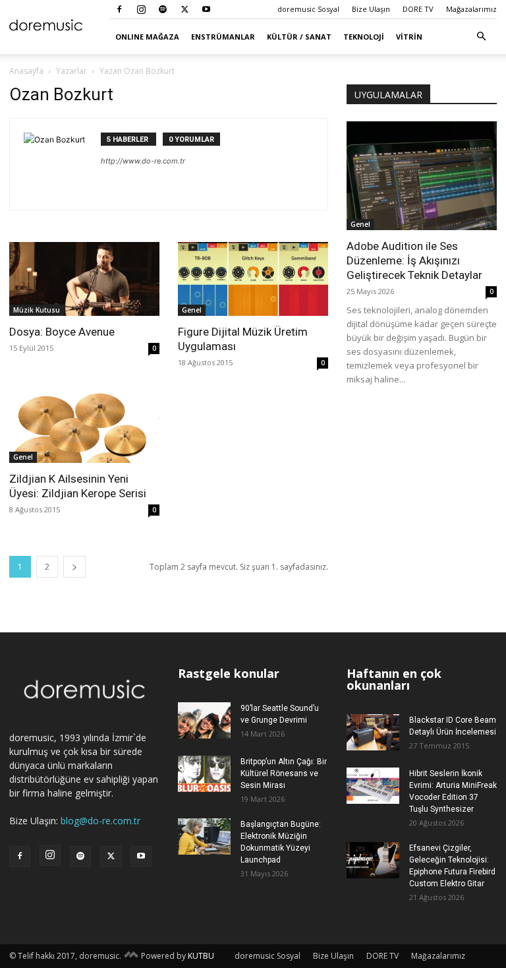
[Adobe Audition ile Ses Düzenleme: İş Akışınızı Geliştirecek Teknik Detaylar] (422, 175)
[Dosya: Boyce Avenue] (84, 279)
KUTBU (201, 955)
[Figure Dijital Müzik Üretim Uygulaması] (253, 279)
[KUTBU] (131, 955)
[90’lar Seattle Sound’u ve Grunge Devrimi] (204, 720)
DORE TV (418, 9)
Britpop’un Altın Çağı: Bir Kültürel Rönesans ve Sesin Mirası (283, 773)
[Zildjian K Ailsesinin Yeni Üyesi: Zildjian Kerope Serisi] (84, 426)
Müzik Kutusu (36, 310)
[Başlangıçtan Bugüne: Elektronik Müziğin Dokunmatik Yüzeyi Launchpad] (204, 836)
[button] (481, 36)
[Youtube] (206, 9)
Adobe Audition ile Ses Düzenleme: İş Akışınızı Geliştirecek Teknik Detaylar (414, 260)
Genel (192, 310)
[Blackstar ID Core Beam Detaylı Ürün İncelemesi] (373, 732)
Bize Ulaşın (371, 9)
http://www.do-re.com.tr (143, 161)
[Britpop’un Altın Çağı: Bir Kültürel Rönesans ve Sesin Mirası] (204, 774)
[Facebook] (119, 9)
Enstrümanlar (223, 37)
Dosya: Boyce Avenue (62, 331)
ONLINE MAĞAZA (147, 37)
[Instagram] (141, 9)
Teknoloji (363, 37)
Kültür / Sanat (299, 37)
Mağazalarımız (471, 9)
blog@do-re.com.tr (100, 820)
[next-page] (74, 567)
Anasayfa (26, 70)
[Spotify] (163, 9)
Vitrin (409, 37)
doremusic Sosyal (308, 9)
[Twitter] (184, 9)
